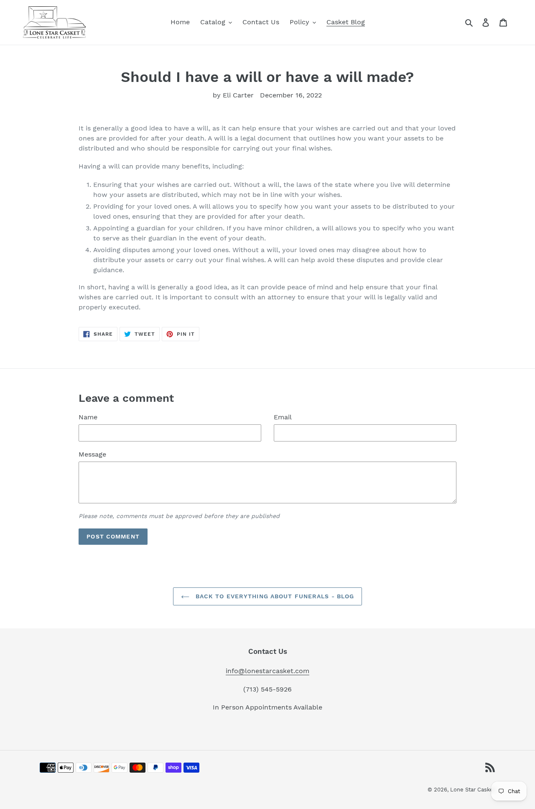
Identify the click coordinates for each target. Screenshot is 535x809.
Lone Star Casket (472, 789)
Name (88, 417)
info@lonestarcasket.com (267, 671)
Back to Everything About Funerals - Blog (274, 596)
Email (283, 417)
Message (92, 454)
